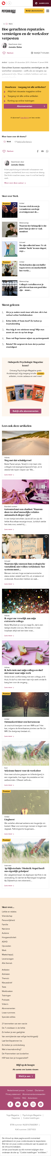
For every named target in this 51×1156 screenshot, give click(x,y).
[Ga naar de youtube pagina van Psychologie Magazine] (25, 1104)
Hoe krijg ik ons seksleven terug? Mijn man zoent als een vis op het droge (25, 331)
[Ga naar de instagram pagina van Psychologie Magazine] (33, 1104)
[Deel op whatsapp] (47, 151)
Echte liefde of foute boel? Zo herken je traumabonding (24, 322)
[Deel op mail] (42, 151)
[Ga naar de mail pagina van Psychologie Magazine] (18, 1104)
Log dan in (25, 118)
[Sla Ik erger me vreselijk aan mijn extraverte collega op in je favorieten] (46, 591)
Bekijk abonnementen (34, 11)
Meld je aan (24, 1076)
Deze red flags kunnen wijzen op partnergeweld (27, 338)
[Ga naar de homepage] (9, 11)
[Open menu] (47, 10)
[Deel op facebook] (38, 151)
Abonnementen (24, 106)
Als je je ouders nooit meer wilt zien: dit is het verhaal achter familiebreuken (26, 313)
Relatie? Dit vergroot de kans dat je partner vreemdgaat (25, 345)
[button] (42, 3)
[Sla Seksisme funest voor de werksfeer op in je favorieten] (46, 743)
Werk (11, 24)
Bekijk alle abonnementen (25, 411)
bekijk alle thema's (24, 142)
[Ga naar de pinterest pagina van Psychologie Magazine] (41, 1104)
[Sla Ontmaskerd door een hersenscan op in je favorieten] (46, 694)
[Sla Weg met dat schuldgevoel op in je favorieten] (46, 433)
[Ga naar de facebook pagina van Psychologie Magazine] (10, 1104)
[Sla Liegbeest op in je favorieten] (46, 792)
